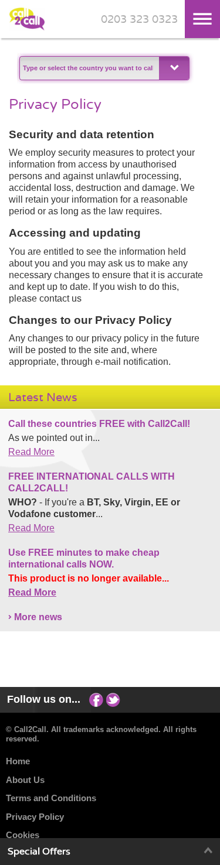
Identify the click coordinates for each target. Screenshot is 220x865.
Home (18, 761)
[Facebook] (96, 699)
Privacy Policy (35, 817)
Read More (31, 452)
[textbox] (88, 68)
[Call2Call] (27, 28)
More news (38, 617)
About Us (25, 780)
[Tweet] (113, 699)
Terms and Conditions (51, 798)
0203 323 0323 (139, 19)
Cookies (22, 835)
